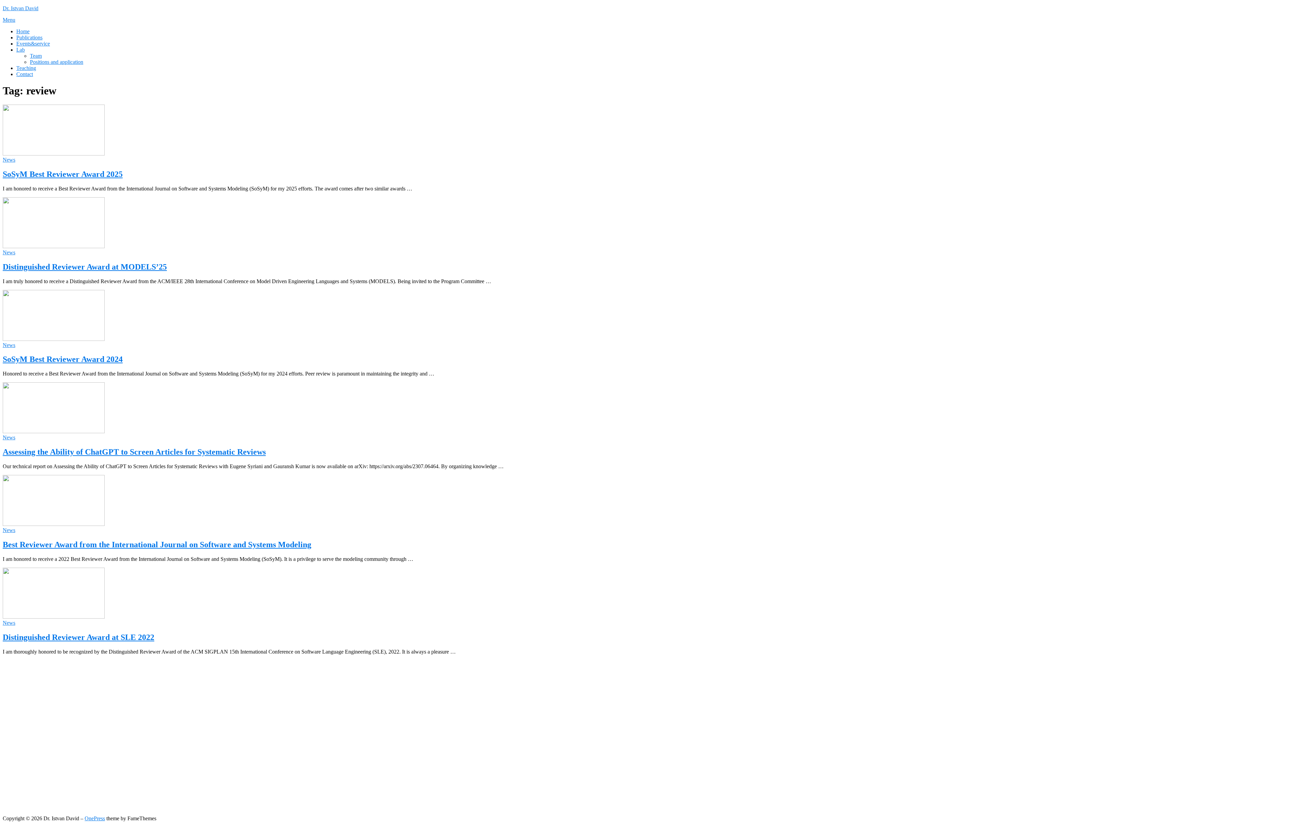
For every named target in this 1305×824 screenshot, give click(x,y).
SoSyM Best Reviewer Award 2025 (63, 174)
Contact (24, 74)
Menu (9, 20)
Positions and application (56, 62)
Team (36, 56)
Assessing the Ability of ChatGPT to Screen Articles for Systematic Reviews (134, 451)
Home (23, 31)
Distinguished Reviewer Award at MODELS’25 (85, 266)
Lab (20, 50)
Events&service (33, 44)
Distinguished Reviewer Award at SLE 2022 (78, 637)
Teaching (26, 68)
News (9, 160)
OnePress (95, 818)
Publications (29, 37)
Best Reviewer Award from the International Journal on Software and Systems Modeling (157, 544)
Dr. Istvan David (20, 8)
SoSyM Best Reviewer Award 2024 (63, 359)
